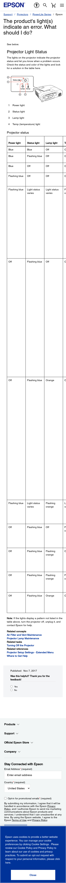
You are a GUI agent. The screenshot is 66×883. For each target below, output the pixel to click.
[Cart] (53, 5)
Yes (16, 686)
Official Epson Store (16, 742)
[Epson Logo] (14, 5)
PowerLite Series (42, 14)
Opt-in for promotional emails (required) (30, 798)
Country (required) (14, 782)
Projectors (22, 14)
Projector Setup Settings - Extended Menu (30, 652)
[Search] (45, 5)
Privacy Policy (39, 820)
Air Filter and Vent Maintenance (24, 634)
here (7, 862)
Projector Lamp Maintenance (23, 638)
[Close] (33, 875)
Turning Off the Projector (20, 645)
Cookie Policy (25, 848)
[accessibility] (36, 5)
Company (10, 751)
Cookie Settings (41, 844)
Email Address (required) (18, 769)
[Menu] (62, 5)
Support (8, 14)
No (15, 690)
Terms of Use (19, 820)
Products (9, 724)
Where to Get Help (17, 655)
